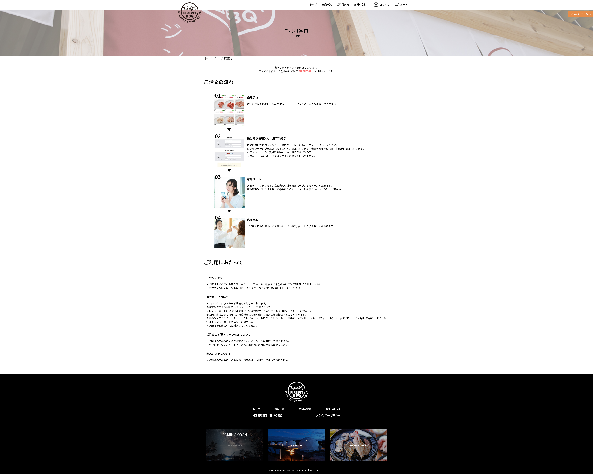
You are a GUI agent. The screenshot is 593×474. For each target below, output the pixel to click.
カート (404, 4)
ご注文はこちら (579, 14)
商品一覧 (327, 4)
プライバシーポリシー (328, 415)
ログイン (384, 5)
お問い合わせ (361, 4)
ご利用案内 (343, 4)
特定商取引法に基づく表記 (267, 415)
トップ (313, 4)
